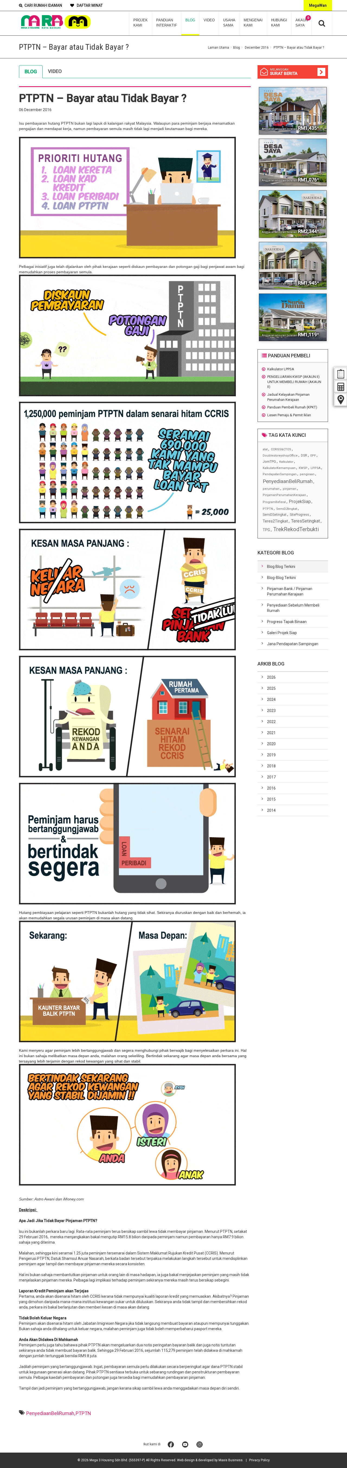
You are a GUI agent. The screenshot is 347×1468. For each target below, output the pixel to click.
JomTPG (269, 462)
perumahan (271, 489)
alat (265, 449)
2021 (271, 733)
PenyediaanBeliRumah (288, 481)
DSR (304, 455)
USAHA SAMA (229, 22)
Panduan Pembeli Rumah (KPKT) (292, 407)
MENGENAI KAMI (253, 22)
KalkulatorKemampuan (279, 468)
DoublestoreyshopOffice (280, 455)
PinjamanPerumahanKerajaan (284, 495)
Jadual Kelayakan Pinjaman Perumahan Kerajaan (288, 397)
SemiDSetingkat (275, 515)
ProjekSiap (300, 501)
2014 (271, 810)
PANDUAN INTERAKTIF (166, 22)
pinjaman (289, 489)
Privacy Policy (259, 1460)
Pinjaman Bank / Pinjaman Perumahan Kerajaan (289, 591)
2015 (271, 799)
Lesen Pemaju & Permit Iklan (289, 415)
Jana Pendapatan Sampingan (292, 644)
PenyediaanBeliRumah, (50, 1413)
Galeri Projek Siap (282, 633)
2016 (271, 788)
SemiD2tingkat (286, 509)
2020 (271, 744)
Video (55, 71)
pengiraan (307, 474)
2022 (271, 722)
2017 (271, 777)
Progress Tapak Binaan (287, 622)
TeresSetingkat (305, 521)
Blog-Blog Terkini (281, 577)
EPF (313, 455)
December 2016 (257, 47)
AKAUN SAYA (302, 21)
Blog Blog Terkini (281, 566)
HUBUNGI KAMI (279, 22)
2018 (271, 766)
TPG (266, 530)
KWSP (303, 468)
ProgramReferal (274, 502)
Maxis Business (231, 1460)
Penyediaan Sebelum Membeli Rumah (293, 608)
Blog (236, 47)
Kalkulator (286, 462)
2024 (271, 699)
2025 (271, 688)
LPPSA (315, 468)
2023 (271, 710)
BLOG (190, 20)
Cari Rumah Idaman (43, 5)
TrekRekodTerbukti (296, 529)
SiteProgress (299, 515)
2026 (271, 677)
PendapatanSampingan (280, 474)
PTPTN (83, 1413)
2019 (271, 755)
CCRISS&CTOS (281, 449)
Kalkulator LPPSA (280, 369)
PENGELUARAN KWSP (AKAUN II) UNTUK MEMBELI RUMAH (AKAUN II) (294, 382)
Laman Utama (218, 47)
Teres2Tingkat (275, 521)
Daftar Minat (89, 5)
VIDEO (209, 20)
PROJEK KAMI (140, 22)
